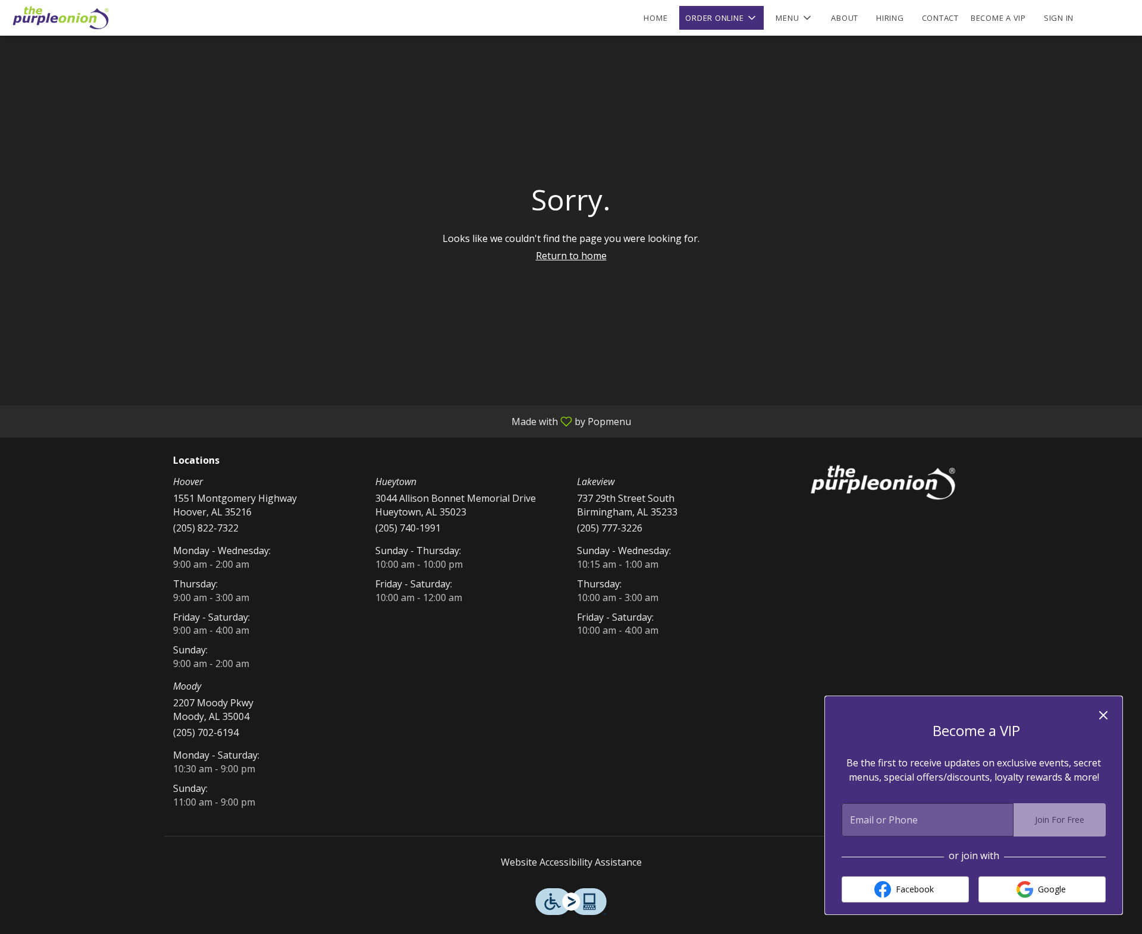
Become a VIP (998, 17)
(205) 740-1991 (408, 527)
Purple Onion (883, 482)
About (844, 17)
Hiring (890, 17)
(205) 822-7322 (206, 527)
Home (655, 17)
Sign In (1059, 17)
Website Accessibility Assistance (571, 862)
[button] (721, 18)
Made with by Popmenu (320, 421)
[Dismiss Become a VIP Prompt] (1103, 715)
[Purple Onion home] (63, 18)
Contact (940, 17)
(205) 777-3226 (609, 527)
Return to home (571, 255)
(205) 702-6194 (206, 732)
